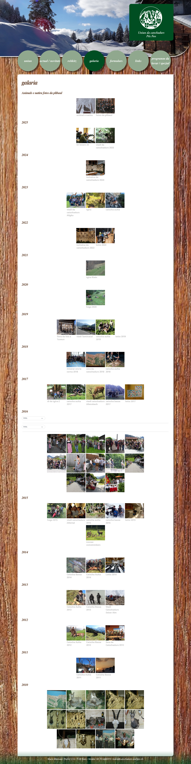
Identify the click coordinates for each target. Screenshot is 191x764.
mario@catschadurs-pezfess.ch (128, 759)
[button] (33, 418)
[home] (151, 22)
